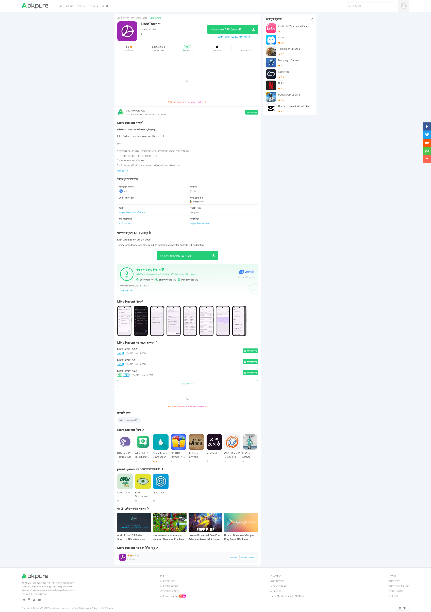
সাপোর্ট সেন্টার (393, 596)
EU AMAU (109, 608)
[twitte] (34, 600)
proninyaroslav (148, 29)
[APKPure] (35, 6)
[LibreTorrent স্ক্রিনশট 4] (190, 321)
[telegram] (24, 600)
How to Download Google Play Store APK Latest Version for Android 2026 (239, 537)
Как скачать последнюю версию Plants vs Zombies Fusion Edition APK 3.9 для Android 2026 (169, 537)
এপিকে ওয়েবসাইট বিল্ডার (278, 585)
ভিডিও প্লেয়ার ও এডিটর (139, 17)
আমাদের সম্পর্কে (394, 580)
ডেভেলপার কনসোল (277, 580)
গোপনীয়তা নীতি (76, 608)
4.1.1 (126, 191)
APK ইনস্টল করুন (167, 580)
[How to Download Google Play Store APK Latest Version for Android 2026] (241, 522)
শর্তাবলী (101, 608)
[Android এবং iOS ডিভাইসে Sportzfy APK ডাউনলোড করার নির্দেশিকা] (134, 522)
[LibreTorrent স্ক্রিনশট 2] (157, 321)
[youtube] (39, 600)
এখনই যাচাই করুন (125, 223)
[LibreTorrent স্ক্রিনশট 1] (141, 321)
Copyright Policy (89, 608)
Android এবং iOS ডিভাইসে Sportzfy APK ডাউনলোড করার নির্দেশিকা (131, 537)
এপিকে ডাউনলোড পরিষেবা (169, 590)
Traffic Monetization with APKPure (287, 596)
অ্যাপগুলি (126, 17)
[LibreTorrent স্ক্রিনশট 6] (223, 321)
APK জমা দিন (275, 590)
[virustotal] (162, 269)
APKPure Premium (169, 596)
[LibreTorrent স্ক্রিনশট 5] (206, 321)
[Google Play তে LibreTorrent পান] (197, 201)
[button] (188, 48)
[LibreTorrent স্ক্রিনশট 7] (239, 321)
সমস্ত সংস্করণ (187, 383)
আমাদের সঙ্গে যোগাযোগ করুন (398, 585)
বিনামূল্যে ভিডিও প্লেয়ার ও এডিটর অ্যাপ (132, 212)
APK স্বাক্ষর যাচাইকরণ (169, 585)
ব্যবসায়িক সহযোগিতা (395, 590)
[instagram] (29, 600)
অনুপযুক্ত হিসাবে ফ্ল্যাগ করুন (199, 223)
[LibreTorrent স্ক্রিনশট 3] (174, 321)
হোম (118, 17)
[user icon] (404, 6)
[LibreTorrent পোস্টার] (124, 321)
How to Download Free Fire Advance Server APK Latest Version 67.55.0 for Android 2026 (204, 537)
